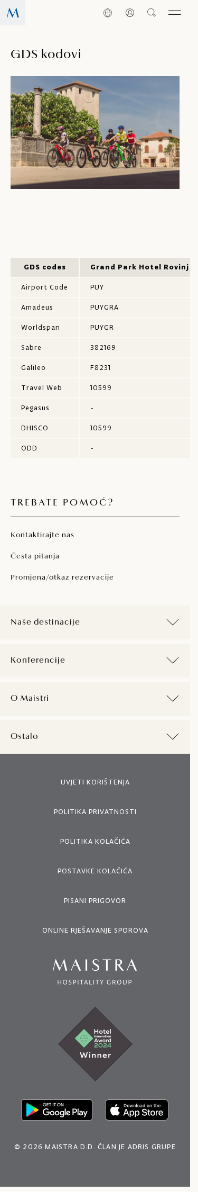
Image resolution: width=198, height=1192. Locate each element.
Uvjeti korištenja (95, 782)
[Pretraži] (152, 12)
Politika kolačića (95, 841)
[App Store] (136, 1110)
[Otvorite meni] (175, 12)
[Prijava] (130, 12)
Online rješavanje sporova (95, 930)
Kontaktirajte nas (42, 535)
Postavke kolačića (95, 870)
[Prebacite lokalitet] (108, 12)
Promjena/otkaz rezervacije (62, 578)
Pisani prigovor (95, 900)
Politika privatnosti (95, 811)
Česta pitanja (35, 557)
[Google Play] (56, 1110)
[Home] (12, 12)
